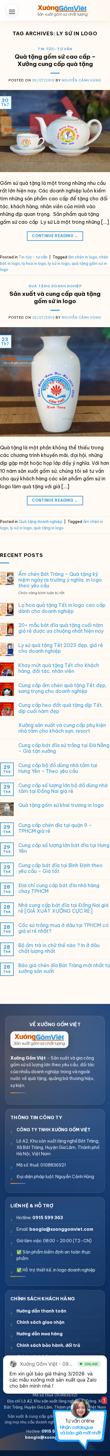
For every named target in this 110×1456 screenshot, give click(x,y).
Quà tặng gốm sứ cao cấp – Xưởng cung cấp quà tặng (55, 60)
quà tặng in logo (49, 527)
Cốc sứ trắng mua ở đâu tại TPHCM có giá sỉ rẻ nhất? (63, 928)
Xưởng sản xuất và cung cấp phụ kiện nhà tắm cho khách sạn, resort (62, 728)
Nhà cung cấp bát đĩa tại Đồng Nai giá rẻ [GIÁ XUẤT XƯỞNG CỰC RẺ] (63, 908)
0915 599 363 (47, 1217)
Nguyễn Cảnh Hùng (81, 80)
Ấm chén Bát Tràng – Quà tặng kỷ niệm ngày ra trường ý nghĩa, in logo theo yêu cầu (60, 580)
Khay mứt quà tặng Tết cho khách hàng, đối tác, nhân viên (58, 668)
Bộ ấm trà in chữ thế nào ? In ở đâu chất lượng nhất (59, 948)
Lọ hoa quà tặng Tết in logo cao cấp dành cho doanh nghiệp (61, 608)
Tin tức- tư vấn (55, 49)
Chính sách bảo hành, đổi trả (48, 1345)
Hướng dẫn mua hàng (39, 1334)
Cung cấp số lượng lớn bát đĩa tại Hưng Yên (63, 848)
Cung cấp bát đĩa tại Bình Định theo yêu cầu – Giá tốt (60, 868)
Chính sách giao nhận (40, 1322)
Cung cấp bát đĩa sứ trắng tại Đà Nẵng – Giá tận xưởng (63, 748)
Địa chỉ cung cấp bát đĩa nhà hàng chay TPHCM (58, 888)
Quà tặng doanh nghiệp (55, 286)
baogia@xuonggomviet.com (61, 1229)
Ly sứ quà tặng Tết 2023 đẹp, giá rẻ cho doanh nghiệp (60, 648)
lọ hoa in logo (34, 263)
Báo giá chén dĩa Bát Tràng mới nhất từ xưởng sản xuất (64, 968)
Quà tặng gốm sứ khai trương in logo (61, 805)
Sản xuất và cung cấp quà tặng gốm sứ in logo (55, 297)
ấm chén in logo (82, 256)
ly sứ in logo (59, 263)
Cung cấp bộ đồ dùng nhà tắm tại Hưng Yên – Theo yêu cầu (57, 768)
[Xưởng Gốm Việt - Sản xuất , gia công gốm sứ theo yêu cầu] (62, 11)
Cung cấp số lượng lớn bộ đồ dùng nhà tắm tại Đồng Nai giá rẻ (63, 788)
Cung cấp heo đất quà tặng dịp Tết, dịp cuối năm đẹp (60, 708)
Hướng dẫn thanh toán (41, 1311)
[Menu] (12, 10)
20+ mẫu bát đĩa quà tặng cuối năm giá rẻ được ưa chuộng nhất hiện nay (61, 628)
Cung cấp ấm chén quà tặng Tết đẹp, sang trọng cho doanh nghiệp (62, 688)
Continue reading (55, 235)
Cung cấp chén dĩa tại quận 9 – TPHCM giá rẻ (55, 828)
